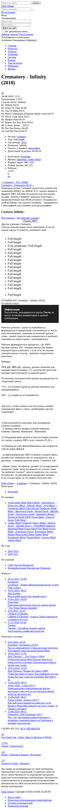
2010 (23, 142)
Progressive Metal (44, 531)
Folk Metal (20, 520)
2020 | (38, 242)
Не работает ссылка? (28, 218)
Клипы (11, 60)
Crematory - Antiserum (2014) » (17, 185)
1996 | (30, 281)
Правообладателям (18, 806)
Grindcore (27, 523)
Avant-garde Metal (17, 502)
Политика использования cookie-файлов (30, 800)
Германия (45, 568)
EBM (28, 517)
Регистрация (8, 12)
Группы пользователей (20, 803)
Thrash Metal (33, 537)
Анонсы (12, 51)
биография (34, 148)
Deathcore (45, 508)
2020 (10, 551)
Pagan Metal (30, 528)
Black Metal (33, 502)
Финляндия (33, 568)
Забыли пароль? (10, 34)
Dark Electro (32, 508)
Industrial (21, 159)
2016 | (39, 249)
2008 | (36, 260)
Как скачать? (8, 218)
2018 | (50, 246)
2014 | (39, 253)
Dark (7, 6)
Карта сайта (14, 797)
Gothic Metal (34, 159)
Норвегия (28, 565)
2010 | (28, 256)
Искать (36, 3)
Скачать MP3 (30, 221)
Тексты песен (15, 63)
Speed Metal (28, 534)
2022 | (34, 238)
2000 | (28, 270)
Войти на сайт (9, 28)
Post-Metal (42, 528)
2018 (10, 554)
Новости (12, 48)
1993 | (32, 294)
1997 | (28, 277)
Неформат (13, 66)
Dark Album (7, 791)
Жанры (12, 68)
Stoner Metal (41, 534)
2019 (16, 551)
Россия (18, 565)
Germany (21, 136)
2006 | (39, 263)
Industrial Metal (16, 528)
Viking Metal (14, 540)
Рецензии (13, 491)
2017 (16, 554)
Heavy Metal (39, 523)
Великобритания (17, 568)
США (11, 565)
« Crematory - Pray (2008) (14, 182)
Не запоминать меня (16, 31)
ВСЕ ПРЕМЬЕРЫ (30, 728)
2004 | (30, 267)
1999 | (39, 274)
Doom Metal (37, 517)
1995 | (29, 284)
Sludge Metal (14, 534)
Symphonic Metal (17, 537)
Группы (12, 57)
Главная (12, 45)
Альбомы (13, 54)
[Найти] (33, 9)
